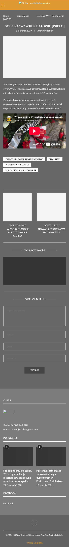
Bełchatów (54, 159)
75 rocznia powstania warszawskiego (24, 159)
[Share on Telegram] (55, 182)
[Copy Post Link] (63, 182)
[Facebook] (34, 522)
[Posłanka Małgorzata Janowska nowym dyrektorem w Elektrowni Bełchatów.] (51, 456)
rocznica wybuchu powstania (21, 170)
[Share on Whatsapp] (47, 182)
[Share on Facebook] (39, 182)
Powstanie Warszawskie (17, 165)
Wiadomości (23, 16)
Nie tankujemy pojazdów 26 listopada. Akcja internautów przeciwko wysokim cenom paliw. (17, 476)
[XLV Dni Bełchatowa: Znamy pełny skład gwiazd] (34, 278)
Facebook (8, 503)
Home (6, 16)
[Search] (65, 5)
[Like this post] (31, 182)
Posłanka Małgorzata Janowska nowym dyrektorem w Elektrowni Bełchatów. (49, 476)
